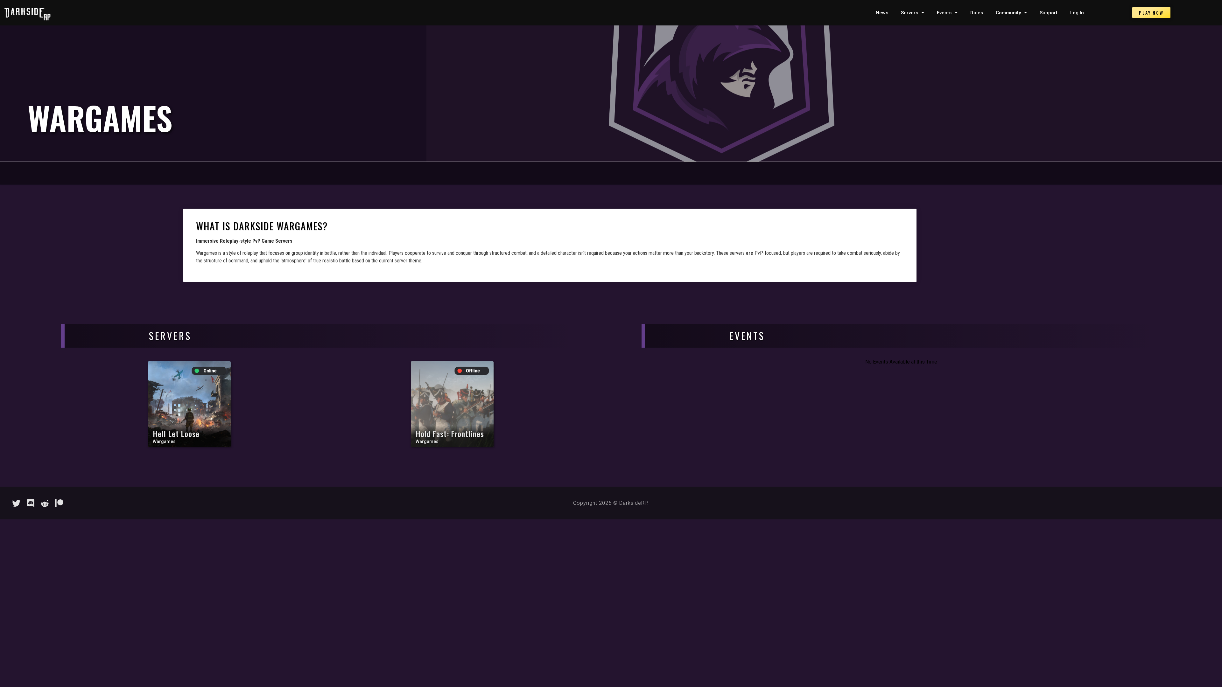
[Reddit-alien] (45, 503)
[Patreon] (59, 503)
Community (1008, 13)
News (882, 13)
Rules (976, 13)
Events (944, 13)
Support (1048, 13)
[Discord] (30, 503)
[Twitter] (16, 503)
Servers (909, 13)
